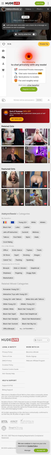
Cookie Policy (32, 446)
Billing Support (7, 390)
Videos (29, 9)
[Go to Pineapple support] (4, 428)
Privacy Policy (7, 352)
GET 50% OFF (16, 119)
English (39, 340)
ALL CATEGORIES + (27, 329)
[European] (12, 222)
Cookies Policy (7, 365)
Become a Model (32, 352)
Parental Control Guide (10, 369)
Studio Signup (31, 356)
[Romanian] (4, 222)
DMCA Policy (7, 361)
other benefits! (33, 85)
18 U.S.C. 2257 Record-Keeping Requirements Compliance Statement (22, 437)
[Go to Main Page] (15, 3)
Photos (42, 9)
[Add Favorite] (3, 44)
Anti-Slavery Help (8, 373)
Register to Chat (29, 89)
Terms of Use (7, 356)
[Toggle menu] (2, 3)
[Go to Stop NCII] (16, 428)
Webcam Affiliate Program (35, 361)
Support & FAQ (7, 385)
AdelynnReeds (8, 213)
